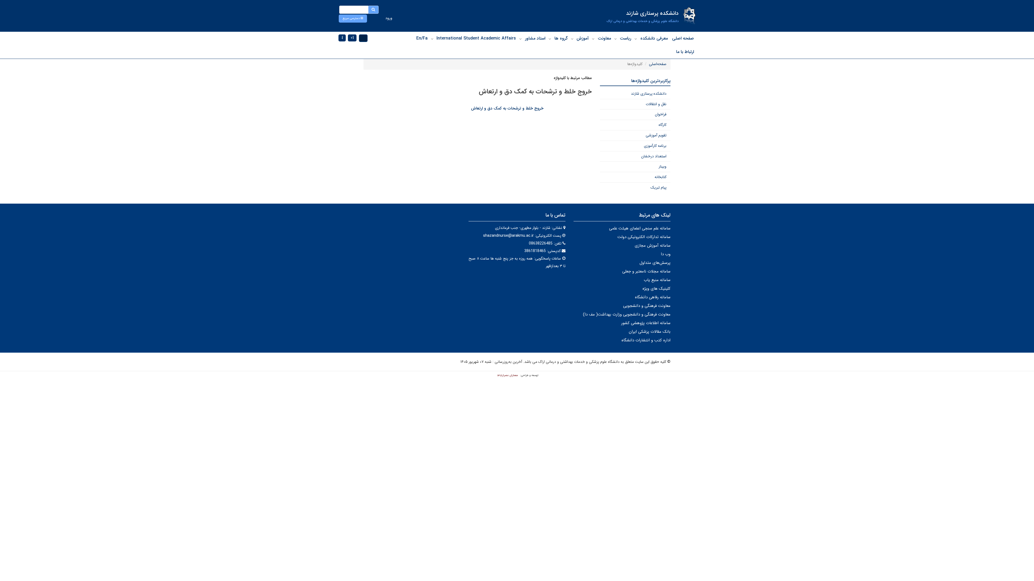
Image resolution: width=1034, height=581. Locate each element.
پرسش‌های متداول (655, 263)
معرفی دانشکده (654, 38)
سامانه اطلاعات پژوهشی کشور (645, 323)
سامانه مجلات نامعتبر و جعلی (646, 271)
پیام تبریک (658, 187)
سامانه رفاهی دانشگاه (652, 297)
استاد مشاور (535, 38)
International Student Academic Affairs (476, 38)
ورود (388, 18)
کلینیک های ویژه (656, 288)
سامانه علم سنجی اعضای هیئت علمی (639, 228)
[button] (353, 19)
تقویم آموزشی (656, 135)
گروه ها (561, 38)
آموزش (583, 38)
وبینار (662, 166)
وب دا (665, 254)
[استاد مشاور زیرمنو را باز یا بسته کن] (520, 39)
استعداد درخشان (653, 156)
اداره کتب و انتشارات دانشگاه (645, 340)
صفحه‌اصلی (657, 64)
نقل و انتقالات (656, 104)
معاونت (604, 38)
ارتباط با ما (685, 51)
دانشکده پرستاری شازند (648, 94)
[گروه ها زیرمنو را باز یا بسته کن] (549, 39)
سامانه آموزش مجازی (652, 245)
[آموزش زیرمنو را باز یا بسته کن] (572, 39)
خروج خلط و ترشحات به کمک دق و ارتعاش (507, 108)
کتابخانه (660, 177)
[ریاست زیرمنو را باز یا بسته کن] (615, 39)
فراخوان (660, 114)
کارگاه (662, 125)
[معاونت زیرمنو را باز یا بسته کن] (593, 39)
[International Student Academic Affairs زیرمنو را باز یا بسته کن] (432, 39)
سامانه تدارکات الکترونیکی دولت (643, 237)
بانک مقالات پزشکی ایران (649, 331)
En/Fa (422, 38)
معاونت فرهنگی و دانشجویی (646, 306)
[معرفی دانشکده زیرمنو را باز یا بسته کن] (635, 39)
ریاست (625, 38)
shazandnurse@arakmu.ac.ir (508, 235)
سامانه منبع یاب (657, 280)
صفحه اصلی (683, 38)
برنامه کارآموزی (655, 146)
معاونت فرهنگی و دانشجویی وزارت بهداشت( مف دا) (626, 314)
